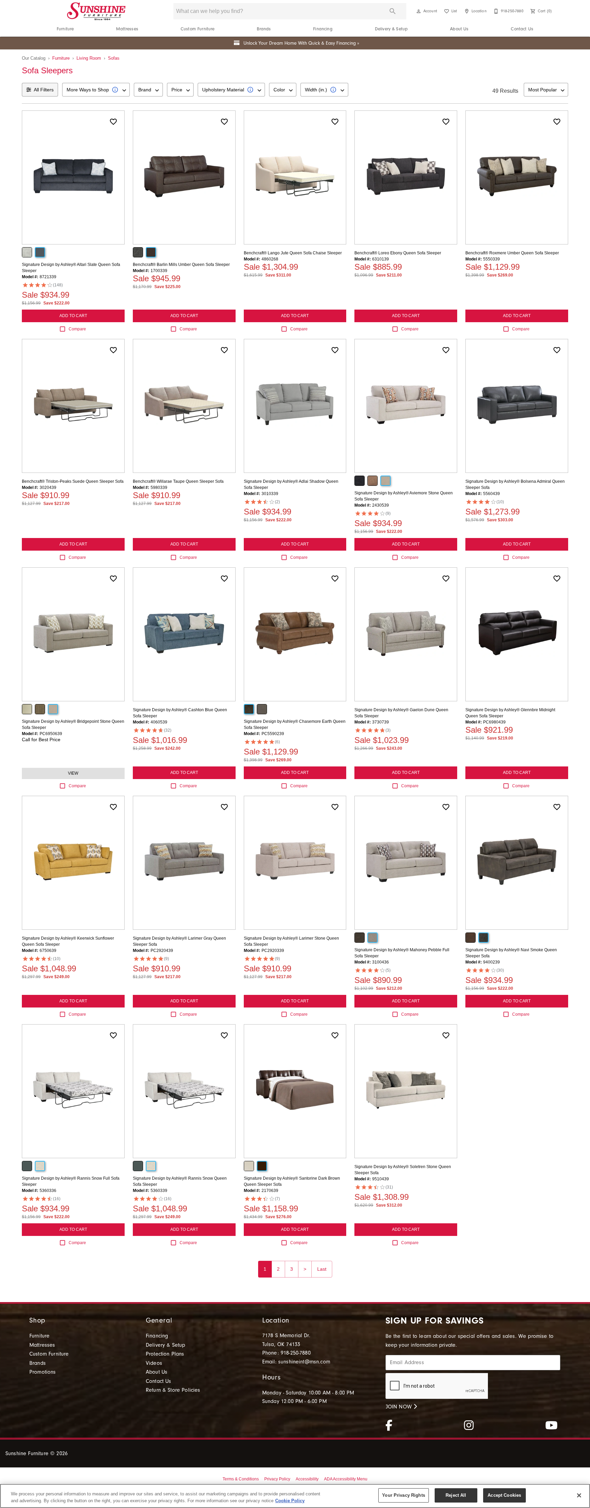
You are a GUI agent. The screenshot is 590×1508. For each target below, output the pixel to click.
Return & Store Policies (173, 1390)
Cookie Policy (290, 1500)
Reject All (456, 1495)
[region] (295, 1496)
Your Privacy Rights (403, 1495)
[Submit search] (393, 11)
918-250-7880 (296, 1353)
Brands (264, 28)
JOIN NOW (399, 1407)
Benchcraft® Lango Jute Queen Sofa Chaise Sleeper (293, 253)
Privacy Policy (277, 1479)
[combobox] (96, 89)
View (73, 773)
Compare (77, 329)
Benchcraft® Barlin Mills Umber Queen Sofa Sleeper (181, 264)
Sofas (114, 58)
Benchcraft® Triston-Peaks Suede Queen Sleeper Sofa (73, 481)
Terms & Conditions (241, 1479)
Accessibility (307, 1479)
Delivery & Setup (391, 28)
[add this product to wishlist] (113, 122)
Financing (322, 28)
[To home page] (96, 11)
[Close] (579, 1495)
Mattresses (127, 28)
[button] (419, 11)
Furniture (65, 28)
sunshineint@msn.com (304, 1362)
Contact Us (522, 28)
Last (321, 1269)
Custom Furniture (198, 28)
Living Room (88, 58)
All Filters (44, 89)
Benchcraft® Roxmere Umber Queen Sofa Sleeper (512, 253)
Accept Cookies (504, 1495)
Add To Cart (73, 315)
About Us (459, 28)
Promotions (42, 1372)
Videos (154, 1363)
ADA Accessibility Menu (345, 1479)
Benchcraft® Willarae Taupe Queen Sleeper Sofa (178, 481)
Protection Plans (165, 1354)
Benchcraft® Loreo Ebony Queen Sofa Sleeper (397, 253)
